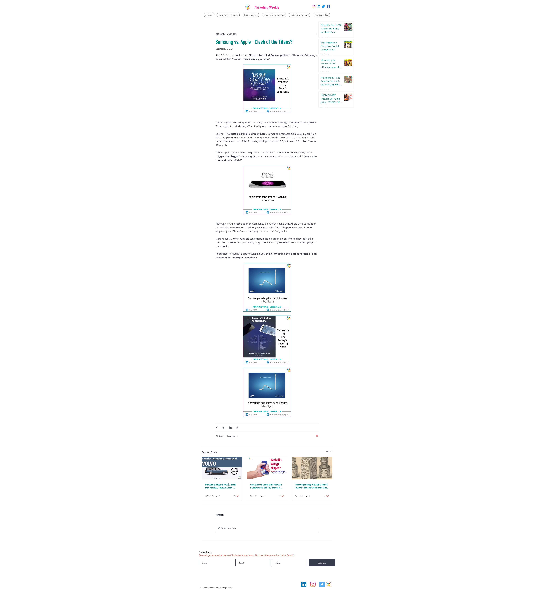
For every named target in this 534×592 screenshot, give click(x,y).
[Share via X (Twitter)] (223, 427)
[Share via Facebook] (217, 427)
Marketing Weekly (266, 7)
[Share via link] (237, 427)
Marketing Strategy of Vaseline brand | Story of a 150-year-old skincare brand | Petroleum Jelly (311, 486)
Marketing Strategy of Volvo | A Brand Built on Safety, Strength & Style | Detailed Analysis (220, 486)
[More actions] (316, 34)
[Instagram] (313, 6)
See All (329, 451)
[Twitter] (323, 6)
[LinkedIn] (318, 6)
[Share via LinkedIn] (230, 427)
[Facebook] (328, 6)
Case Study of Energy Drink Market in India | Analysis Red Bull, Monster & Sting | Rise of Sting (266, 486)
